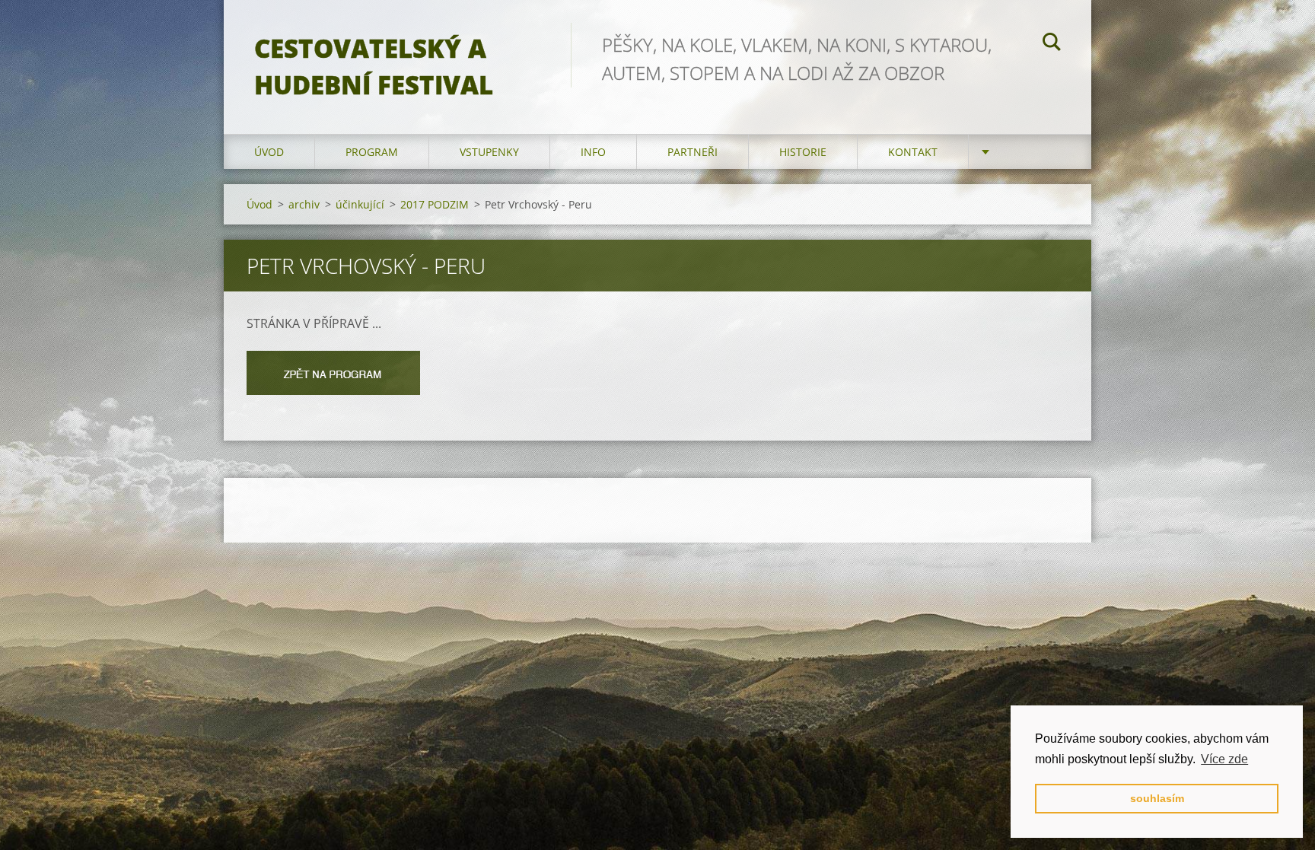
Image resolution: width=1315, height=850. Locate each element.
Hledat (1052, 44)
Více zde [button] (1224, 759)
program (371, 152)
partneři (692, 152)
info (593, 152)
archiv (304, 204)
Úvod (269, 152)
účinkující (360, 204)
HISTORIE (802, 152)
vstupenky (489, 152)
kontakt (913, 152)
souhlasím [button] (1157, 798)
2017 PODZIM (434, 204)
